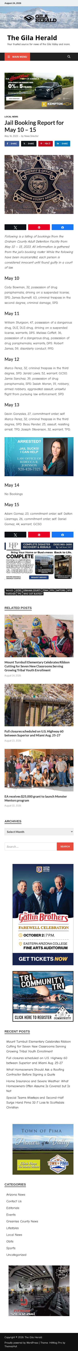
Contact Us (13, 1201)
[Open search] (69, 57)
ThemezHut (11, 1346)
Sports (10, 1248)
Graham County (32, 590)
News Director (31, 136)
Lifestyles (12, 1228)
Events (10, 1215)
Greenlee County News (22, 1221)
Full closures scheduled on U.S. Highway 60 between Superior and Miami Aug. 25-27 (34, 733)
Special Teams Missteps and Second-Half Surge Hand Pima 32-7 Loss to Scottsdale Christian (35, 1102)
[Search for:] (39, 846)
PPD (52, 590)
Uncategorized (16, 1255)
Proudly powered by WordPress (21, 1342)
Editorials (12, 1208)
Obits (9, 1241)
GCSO (18, 590)
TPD (19, 593)
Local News (11, 117)
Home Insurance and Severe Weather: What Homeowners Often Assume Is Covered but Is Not (38, 1086)
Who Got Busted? (33, 593)
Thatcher (10, 593)
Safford (60, 590)
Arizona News (15, 1195)
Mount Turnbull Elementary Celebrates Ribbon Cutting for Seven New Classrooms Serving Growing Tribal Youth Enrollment (37, 666)
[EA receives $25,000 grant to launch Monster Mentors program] (39, 771)
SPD (69, 590)
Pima (45, 590)
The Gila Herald (32, 37)
